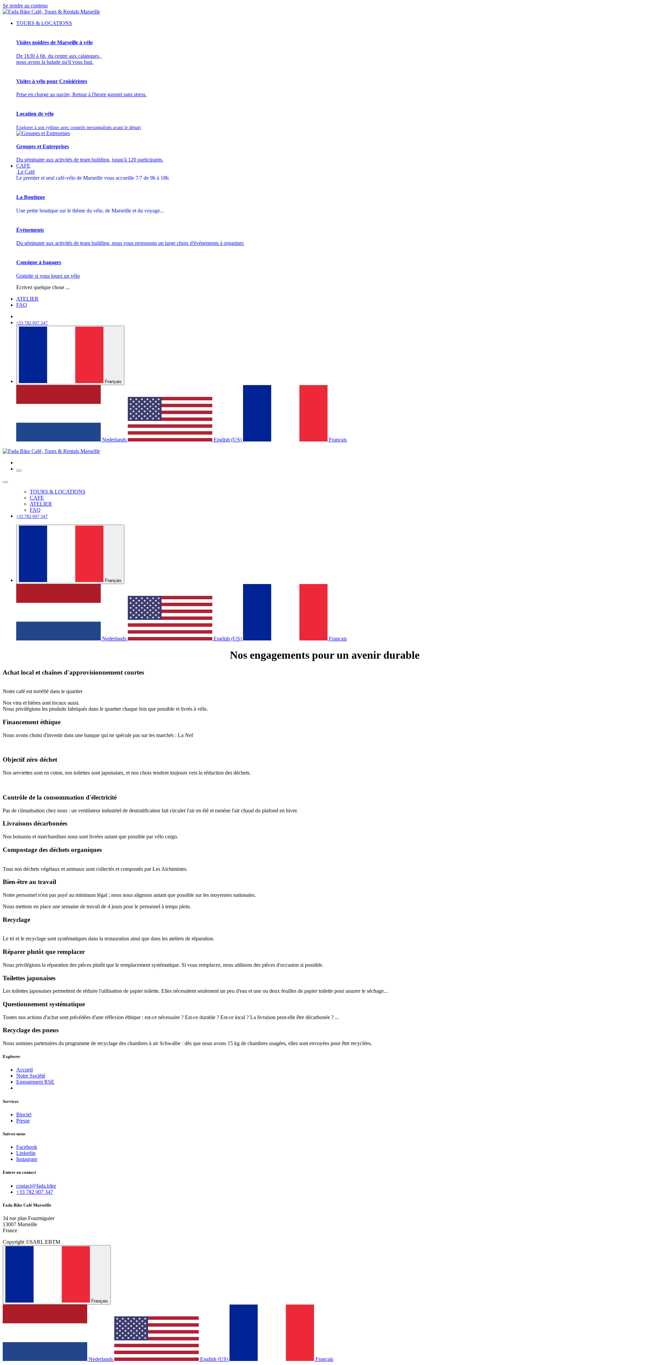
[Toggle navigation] (19, 471)
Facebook (26, 1147)
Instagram (26, 1159)
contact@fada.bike (36, 1186)
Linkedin (25, 1153)
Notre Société (30, 1076)
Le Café (92, 175)
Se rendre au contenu (25, 5)
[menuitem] (44, 23)
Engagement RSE (35, 1082)
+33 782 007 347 (34, 1192)
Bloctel (23, 1114)
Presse (23, 1120)
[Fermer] (5, 482)
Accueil (24, 1069)
